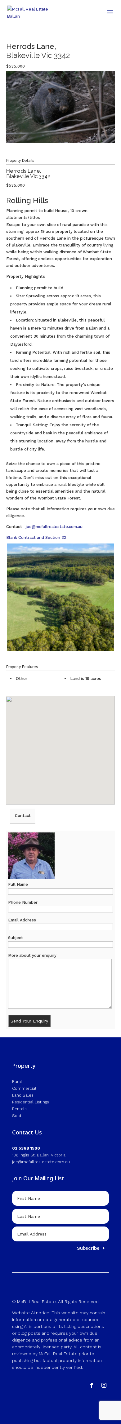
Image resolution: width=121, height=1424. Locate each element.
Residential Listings (30, 1102)
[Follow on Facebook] (91, 1385)
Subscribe (88, 1248)
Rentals (19, 1109)
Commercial (24, 1088)
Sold (16, 1115)
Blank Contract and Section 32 (36, 537)
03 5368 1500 (26, 1148)
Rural (17, 1081)
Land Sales (23, 1095)
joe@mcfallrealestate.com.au (54, 526)
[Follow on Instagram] (104, 1385)
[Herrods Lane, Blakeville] (60, 597)
